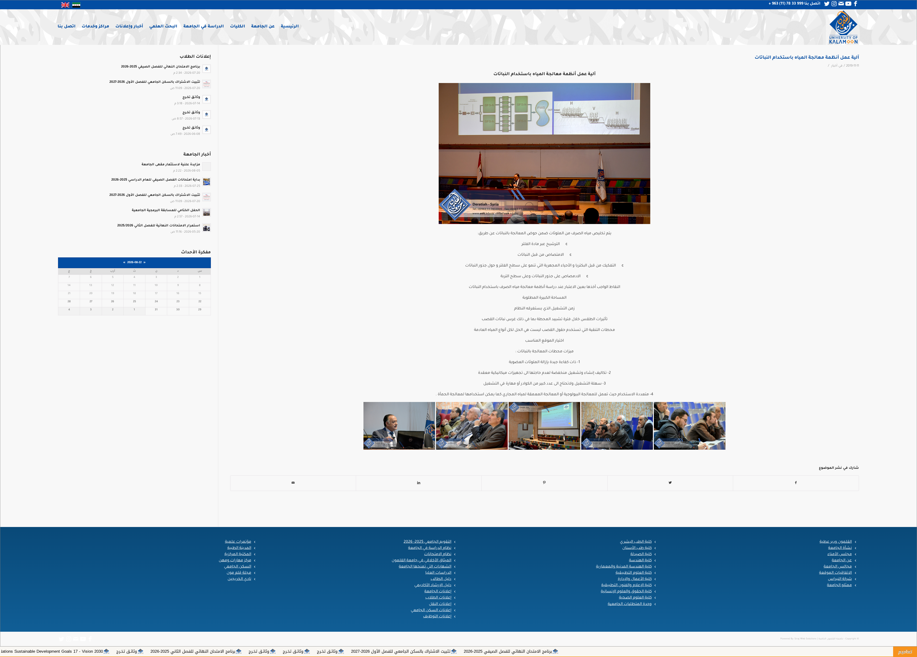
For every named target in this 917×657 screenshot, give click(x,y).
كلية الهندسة (640, 560)
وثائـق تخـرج (561, 651)
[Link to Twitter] (826, 3)
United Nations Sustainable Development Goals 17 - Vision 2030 (279, 651)
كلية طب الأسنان (637, 548)
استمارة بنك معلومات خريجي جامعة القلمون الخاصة (84, 651)
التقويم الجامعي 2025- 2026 (427, 542)
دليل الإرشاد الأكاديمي (432, 585)
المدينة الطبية (239, 548)
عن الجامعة (842, 560)
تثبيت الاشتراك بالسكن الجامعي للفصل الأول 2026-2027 (635, 651)
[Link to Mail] (841, 3)
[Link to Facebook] (855, 3)
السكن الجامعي (237, 567)
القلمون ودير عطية (836, 542)
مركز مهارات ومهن (235, 560)
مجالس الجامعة (838, 567)
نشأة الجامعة (840, 548)
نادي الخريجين (239, 579)
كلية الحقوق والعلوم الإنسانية (626, 591)
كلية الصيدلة (641, 554)
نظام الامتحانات (437, 554)
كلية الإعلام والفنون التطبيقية (626, 585)
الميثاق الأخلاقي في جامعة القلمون (421, 560)
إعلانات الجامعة (437, 591)
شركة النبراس (840, 579)
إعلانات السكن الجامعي (431, 610)
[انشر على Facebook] (796, 483)
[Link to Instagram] (833, 3)
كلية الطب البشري (636, 542)
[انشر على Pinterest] (544, 483)
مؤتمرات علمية (238, 542)
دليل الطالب (441, 579)
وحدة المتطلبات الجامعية (630, 604)
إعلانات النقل (440, 604)
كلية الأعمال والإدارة (635, 579)
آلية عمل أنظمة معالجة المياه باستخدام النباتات (807, 57)
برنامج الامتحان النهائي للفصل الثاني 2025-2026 (427, 651)
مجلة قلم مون (239, 573)
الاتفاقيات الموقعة (835, 573)
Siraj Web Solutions (805, 639)
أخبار (834, 66)
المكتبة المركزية (237, 554)
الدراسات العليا (438, 573)
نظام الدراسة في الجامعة (429, 548)
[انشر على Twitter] (670, 483)
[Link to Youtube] (848, 3)
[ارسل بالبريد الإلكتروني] (293, 483)
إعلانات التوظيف (437, 617)
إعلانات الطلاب (438, 598)
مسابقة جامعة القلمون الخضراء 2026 (175, 651)
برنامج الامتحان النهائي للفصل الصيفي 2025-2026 (742, 651)
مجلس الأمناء (839, 554)
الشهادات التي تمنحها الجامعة (425, 567)
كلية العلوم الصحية (635, 598)
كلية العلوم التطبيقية (634, 573)
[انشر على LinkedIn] (418, 483)
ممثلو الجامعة (839, 585)
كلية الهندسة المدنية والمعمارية (624, 567)
